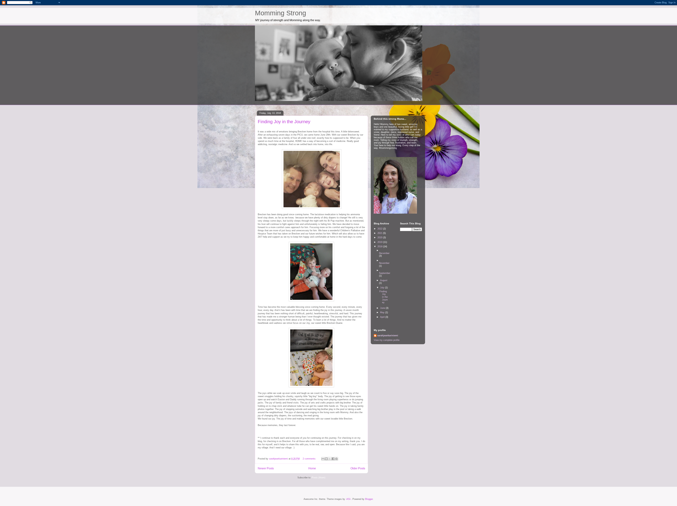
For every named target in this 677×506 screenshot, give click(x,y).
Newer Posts (266, 468)
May (382, 312)
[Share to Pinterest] (336, 459)
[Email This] (323, 459)
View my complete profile (387, 340)
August (383, 280)
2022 (380, 228)
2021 (380, 233)
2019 (380, 242)
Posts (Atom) (318, 477)
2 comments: (310, 458)
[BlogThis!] (326, 459)
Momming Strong (280, 13)
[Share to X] (329, 459)
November (384, 263)
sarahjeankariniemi (387, 335)
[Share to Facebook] (333, 459)
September (384, 273)
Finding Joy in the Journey (284, 121)
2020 (380, 237)
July (382, 287)
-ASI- (348, 499)
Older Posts (357, 468)
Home (312, 468)
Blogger (369, 499)
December (384, 253)
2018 (380, 246)
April (382, 317)
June (383, 308)
